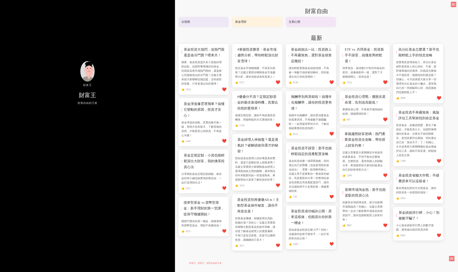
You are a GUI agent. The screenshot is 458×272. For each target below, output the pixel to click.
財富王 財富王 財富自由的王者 (205, 263)
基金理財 (241, 21)
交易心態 (294, 21)
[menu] (451, 258)
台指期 (185, 21)
